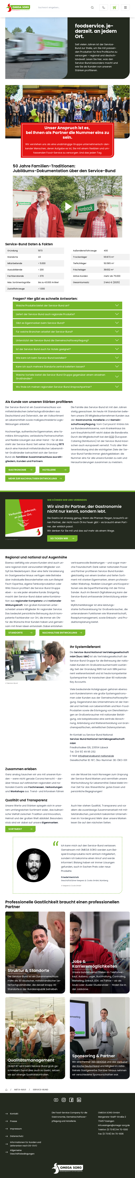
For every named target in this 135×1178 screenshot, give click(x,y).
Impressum (16, 1128)
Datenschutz (16, 1136)
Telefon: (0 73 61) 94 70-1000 (113, 1129)
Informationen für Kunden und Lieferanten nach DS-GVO (25, 1144)
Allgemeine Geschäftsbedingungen (22, 1152)
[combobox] (66, 7)
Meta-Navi (20, 1089)
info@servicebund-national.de (96, 756)
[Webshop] (114, 7)
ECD (111, 436)
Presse (13, 1121)
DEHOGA (101, 1061)
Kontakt (14, 1113)
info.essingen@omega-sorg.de (114, 1125)
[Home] (6, 1090)
